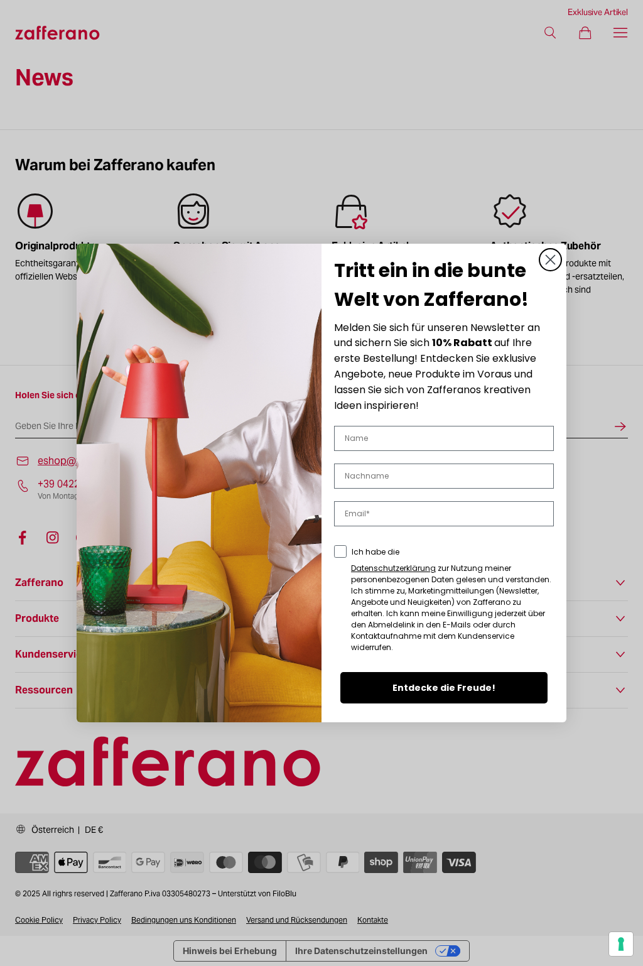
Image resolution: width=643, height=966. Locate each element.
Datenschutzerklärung (393, 568)
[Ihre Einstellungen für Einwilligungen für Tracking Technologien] (621, 944)
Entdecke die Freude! (443, 687)
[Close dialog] (550, 260)
